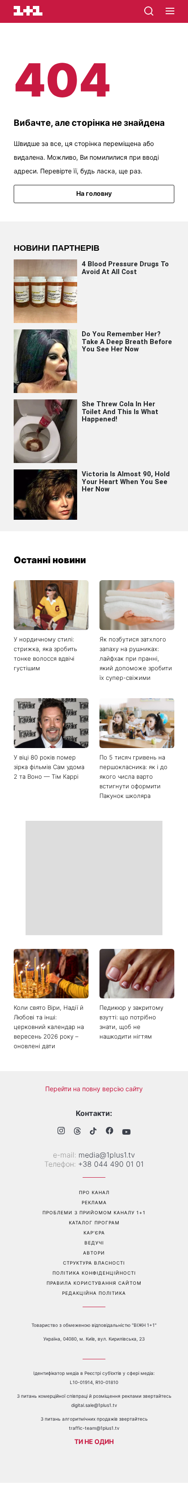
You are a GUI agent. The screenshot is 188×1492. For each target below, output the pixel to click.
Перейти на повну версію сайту (94, 1089)
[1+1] (28, 11)
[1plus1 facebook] (109, 1132)
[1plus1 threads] (77, 1132)
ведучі (94, 1242)
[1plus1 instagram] (61, 1132)
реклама (94, 1202)
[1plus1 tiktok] (93, 1132)
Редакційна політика (94, 1293)
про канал (94, 1192)
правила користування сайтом (94, 1283)
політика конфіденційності (94, 1273)
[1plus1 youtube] (126, 1132)
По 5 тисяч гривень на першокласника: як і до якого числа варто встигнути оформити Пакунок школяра (133, 776)
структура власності (94, 1263)
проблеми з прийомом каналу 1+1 (94, 1212)
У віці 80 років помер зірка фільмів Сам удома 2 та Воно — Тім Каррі (49, 767)
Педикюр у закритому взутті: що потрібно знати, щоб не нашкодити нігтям (131, 1022)
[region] (94, 878)
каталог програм (94, 1222)
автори (94, 1252)
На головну (94, 193)
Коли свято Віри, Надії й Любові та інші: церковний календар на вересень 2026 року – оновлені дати (49, 1027)
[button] (170, 11)
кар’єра (94, 1232)
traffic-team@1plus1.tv (94, 1428)
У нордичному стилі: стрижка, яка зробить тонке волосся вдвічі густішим (45, 654)
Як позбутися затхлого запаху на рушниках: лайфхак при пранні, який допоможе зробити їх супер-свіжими (135, 658)
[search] (148, 10)
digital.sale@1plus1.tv (94, 1405)
